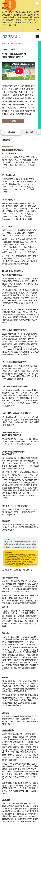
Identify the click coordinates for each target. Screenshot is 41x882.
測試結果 (11, 132)
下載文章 (13, 121)
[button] (23, 29)
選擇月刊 (10, 44)
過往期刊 (18, 44)
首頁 (3, 44)
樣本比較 (29, 132)
